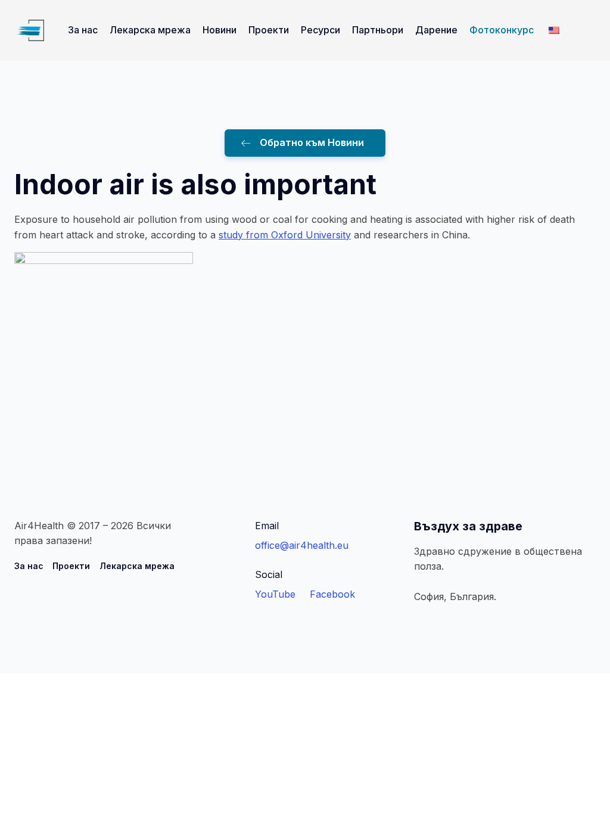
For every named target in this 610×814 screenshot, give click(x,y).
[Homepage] (29, 30)
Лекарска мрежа (150, 30)
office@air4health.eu (301, 545)
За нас (83, 30)
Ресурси (320, 30)
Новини (219, 30)
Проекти (268, 30)
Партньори (377, 30)
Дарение (436, 30)
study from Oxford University (285, 235)
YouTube (275, 594)
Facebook (332, 594)
